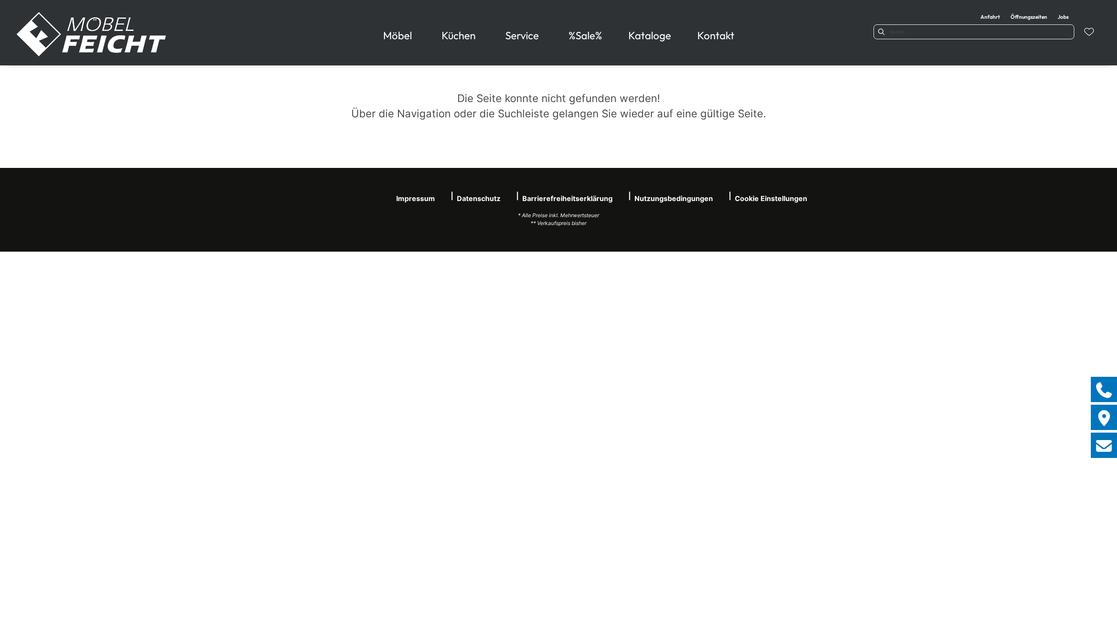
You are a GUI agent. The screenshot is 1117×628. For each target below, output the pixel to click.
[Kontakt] (1104, 445)
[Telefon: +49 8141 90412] (1104, 389)
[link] (397, 35)
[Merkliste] (1089, 32)
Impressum (415, 198)
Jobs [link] (1063, 17)
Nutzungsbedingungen (673, 198)
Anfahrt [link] (990, 17)
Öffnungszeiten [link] (1029, 17)
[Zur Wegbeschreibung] (1104, 417)
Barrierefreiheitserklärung (567, 198)
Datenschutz (478, 198)
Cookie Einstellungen (771, 198)
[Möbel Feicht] (92, 34)
